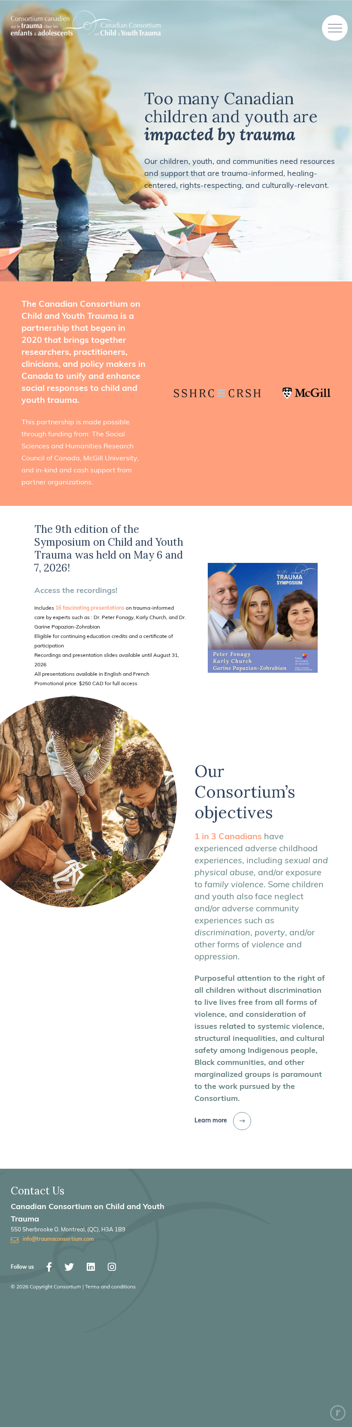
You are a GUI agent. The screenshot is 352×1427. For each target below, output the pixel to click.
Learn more (210, 1121)
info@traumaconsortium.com (58, 1239)
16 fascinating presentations (89, 608)
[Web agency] (338, 1413)
